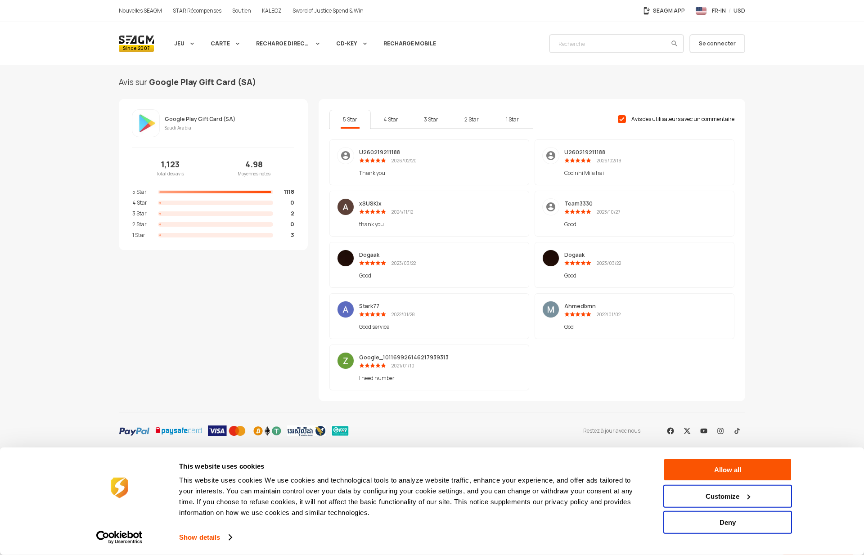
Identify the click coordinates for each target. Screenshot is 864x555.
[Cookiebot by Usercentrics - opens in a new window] (119, 537)
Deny (728, 522)
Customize (722, 496)
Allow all (727, 470)
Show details (199, 537)
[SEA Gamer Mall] (136, 44)
